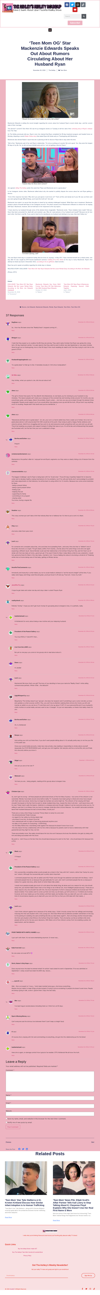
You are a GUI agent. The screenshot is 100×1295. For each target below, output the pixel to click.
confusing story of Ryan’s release (81, 128)
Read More (8, 1217)
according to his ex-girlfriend (45, 261)
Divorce (24, 307)
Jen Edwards (31, 307)
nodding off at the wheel (55, 259)
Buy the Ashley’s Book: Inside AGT (27, 1248)
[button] (50, 30)
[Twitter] (72, 4)
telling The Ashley (21, 188)
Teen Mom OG (75, 307)
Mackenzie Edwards (42, 307)
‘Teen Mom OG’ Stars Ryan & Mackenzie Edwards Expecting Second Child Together (76, 286)
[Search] (84, 16)
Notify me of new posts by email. (20, 1122)
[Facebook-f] (82, 1289)
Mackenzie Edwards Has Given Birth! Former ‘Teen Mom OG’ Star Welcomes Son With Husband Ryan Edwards (48, 286)
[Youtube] (75, 9)
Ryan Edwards (58, 307)
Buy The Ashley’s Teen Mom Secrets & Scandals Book (27, 1252)
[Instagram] (77, 4)
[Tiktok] (83, 4)
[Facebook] (67, 4)
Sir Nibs (14, 375)
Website (9, 1111)
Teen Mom (63, 70)
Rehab (51, 307)
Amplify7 (12, 1289)
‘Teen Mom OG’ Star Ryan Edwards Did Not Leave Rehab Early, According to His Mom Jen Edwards (59, 268)
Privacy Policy (27, 1255)
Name (8, 1095)
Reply (13, 330)
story (30, 136)
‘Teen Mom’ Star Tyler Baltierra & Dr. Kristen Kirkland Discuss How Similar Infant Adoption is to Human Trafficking (24, 1202)
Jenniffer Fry (16, 585)
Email (8, 1103)
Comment (10, 1070)
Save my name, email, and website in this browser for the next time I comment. (37, 1118)
